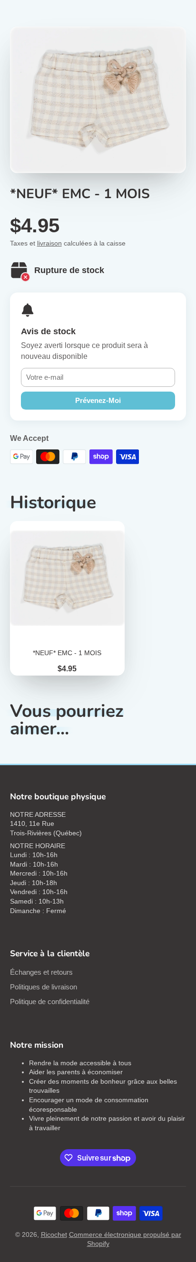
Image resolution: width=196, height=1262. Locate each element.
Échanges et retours (41, 972)
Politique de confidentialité (49, 1001)
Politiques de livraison (43, 987)
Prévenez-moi (98, 400)
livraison (49, 243)
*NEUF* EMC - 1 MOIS (67, 598)
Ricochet (54, 1234)
